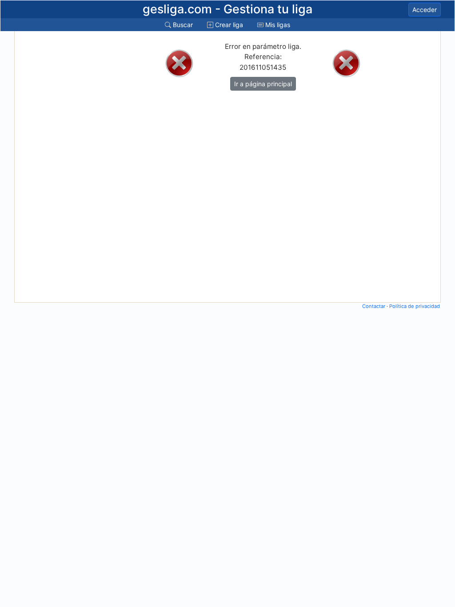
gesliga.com (227, 9)
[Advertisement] (51, 166)
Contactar (373, 306)
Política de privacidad (414, 306)
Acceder (424, 9)
